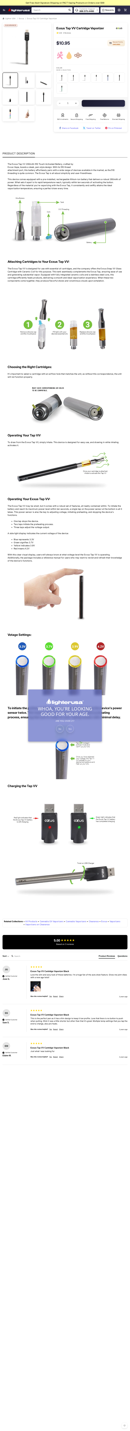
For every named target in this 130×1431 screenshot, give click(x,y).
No (60, 729)
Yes (70, 729)
